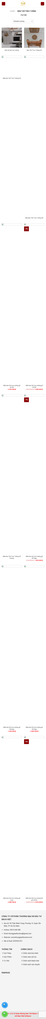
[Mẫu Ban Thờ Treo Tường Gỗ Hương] (12, 474)
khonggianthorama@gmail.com (20, 934)
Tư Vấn (6, 961)
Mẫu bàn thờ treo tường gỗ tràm (11, 899)
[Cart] (42, 4)
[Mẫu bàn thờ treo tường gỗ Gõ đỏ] (12, 303)
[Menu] (3, 4)
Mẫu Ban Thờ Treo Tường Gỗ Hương (12, 557)
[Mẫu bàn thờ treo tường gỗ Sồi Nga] (34, 474)
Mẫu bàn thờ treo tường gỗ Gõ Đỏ (34, 386)
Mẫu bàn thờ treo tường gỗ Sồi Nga (34, 557)
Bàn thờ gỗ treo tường (12, 50)
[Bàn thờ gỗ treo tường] (12, 38)
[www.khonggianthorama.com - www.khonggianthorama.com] (23, 3)
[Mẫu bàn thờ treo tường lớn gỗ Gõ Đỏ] (34, 816)
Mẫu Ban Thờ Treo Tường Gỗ (12, 78)
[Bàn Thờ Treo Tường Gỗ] (34, 38)
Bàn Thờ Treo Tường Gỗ (34, 50)
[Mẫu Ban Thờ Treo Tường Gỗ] (12, 66)
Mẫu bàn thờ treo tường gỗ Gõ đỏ (11, 386)
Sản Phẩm (8, 957)
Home (12, 11)
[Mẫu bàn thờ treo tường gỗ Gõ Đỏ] (34, 303)
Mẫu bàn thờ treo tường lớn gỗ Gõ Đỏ (34, 899)
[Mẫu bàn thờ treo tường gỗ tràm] (12, 816)
